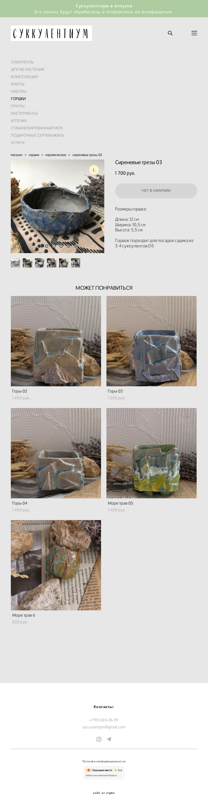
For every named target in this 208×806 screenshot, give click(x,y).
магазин (16, 154)
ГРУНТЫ (18, 106)
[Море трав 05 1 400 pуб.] (151, 453)
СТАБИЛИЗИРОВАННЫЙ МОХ (37, 128)
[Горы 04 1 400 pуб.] (56, 453)
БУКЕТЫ (17, 84)
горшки (34, 154)
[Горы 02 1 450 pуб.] (56, 341)
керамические (56, 154)
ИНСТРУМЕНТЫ (24, 113)
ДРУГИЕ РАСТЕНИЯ (27, 69)
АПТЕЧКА (19, 121)
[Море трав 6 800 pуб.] (56, 565)
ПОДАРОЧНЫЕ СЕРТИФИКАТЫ (37, 135)
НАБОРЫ (18, 91)
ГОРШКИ (18, 99)
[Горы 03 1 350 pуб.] (151, 341)
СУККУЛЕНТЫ (22, 62)
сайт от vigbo (104, 793)
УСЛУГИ (17, 142)
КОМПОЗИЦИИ (24, 77)
